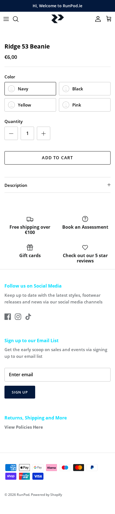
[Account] (96, 19)
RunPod (23, 494)
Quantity (13, 121)
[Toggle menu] (6, 19)
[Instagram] (18, 316)
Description (15, 185)
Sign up (20, 392)
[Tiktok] (28, 316)
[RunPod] (57, 19)
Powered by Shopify (46, 494)
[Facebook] (7, 316)
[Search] (18, 19)
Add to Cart (57, 157)
